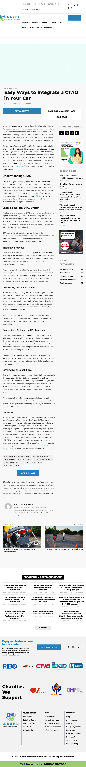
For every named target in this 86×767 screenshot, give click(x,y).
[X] (67, 133)
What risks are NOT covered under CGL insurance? (43, 587)
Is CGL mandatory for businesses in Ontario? (43, 612)
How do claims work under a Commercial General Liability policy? (71, 587)
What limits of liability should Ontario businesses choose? (43, 599)
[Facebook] (68, 5)
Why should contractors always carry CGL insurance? (14, 587)
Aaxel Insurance (15, 103)
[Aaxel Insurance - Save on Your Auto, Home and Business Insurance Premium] (9, 18)
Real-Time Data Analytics (13, 462)
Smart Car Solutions (34, 462)
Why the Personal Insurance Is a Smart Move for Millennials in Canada (70, 207)
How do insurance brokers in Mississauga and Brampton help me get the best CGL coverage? (71, 600)
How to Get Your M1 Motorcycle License (64, 549)
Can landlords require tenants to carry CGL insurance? (15, 599)
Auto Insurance (10, 88)
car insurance (18, 166)
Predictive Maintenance (43, 459)
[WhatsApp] (71, 8)
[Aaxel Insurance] (5, 104)
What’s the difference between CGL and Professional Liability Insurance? (14, 614)
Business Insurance (11, 592)
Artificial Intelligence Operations (17, 456)
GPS (36, 196)
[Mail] (77, 5)
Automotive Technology (42, 456)
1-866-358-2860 (55, 764)
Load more (42, 628)
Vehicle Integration (11, 466)
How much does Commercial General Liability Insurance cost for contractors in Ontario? (71, 614)
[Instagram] (71, 5)
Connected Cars (24, 459)
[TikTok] (68, 8)
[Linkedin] (74, 5)
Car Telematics (9, 459)
